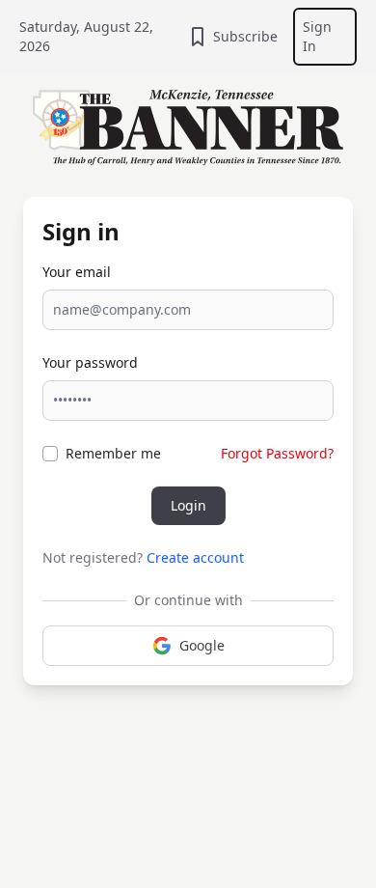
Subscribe (245, 36)
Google (202, 645)
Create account (195, 557)
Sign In (317, 36)
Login (188, 505)
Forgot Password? (277, 453)
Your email (76, 272)
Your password (90, 362)
